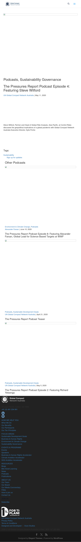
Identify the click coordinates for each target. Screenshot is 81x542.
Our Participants (7, 427)
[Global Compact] (13, 399)
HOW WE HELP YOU (10, 420)
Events (4, 450)
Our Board (5, 484)
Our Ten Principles (8, 430)
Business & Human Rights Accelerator (16, 455)
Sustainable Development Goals (26, 311)
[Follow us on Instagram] (3, 416)
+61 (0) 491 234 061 (9, 409)
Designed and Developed (11, 525)
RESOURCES (7, 463)
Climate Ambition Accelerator (12, 457)
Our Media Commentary (10, 487)
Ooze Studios (29, 525)
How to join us (7, 492)
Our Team (5, 482)
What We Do (6, 422)
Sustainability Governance (40, 79)
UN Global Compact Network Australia (18, 95)
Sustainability (8, 155)
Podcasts (10, 79)
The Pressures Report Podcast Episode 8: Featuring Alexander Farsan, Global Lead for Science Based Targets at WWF (37, 235)
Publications (6, 476)
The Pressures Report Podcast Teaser (25, 319)
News (3, 471)
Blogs (3, 466)
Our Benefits (6, 425)
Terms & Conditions (9, 523)
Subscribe (5, 502)
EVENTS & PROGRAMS (11, 447)
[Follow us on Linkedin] (3, 413)
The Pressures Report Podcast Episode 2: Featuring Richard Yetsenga (36, 391)
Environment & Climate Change (17, 226)
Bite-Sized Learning (9, 468)
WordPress (58, 538)
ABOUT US (6, 479)
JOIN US (4, 498)
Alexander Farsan (12, 229)
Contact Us (5, 495)
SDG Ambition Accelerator (11, 460)
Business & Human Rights (11, 438)
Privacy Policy (7, 520)
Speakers (5, 452)
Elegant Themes (35, 538)
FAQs (3, 489)
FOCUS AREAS (7, 433)
